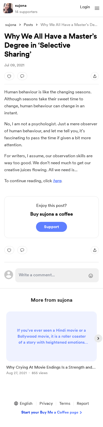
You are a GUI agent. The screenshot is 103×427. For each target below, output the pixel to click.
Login (85, 6)
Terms (64, 403)
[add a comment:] (22, 76)
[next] (98, 338)
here (57, 180)
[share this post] (95, 76)
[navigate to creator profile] (8, 8)
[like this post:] (9, 76)
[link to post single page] (51, 344)
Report (83, 403)
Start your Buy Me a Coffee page (49, 412)
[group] (51, 346)
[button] (97, 8)
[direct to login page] (57, 275)
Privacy (46, 403)
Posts (28, 24)
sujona (20, 5)
